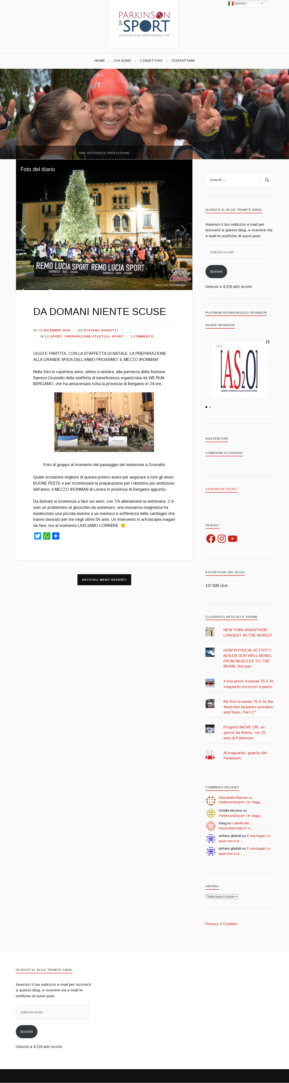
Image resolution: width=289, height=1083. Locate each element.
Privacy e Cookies (221, 924)
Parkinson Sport (221, 489)
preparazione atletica (87, 336)
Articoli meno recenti (104, 579)
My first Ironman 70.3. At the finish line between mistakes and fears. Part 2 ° (248, 707)
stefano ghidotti (101, 330)
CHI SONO (122, 60)
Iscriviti (216, 271)
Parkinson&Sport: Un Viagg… (241, 802)
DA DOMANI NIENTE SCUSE (99, 311)
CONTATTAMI (183, 60)
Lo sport (53, 336)
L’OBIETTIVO (151, 60)
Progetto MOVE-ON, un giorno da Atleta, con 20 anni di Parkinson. (245, 732)
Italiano (240, 3)
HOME (99, 60)
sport (118, 336)
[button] (104, 422)
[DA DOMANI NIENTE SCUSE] (104, 289)
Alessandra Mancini (233, 797)
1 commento (142, 336)
